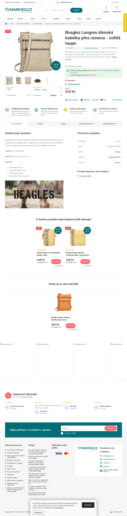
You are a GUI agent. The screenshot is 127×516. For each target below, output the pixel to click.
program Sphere (12, 478)
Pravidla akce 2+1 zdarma (15, 463)
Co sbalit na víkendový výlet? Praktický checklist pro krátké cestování (37, 488)
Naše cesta (10, 475)
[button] (50, 361)
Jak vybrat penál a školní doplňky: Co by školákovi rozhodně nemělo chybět (36, 463)
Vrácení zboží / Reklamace (12, 2)
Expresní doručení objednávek (12, 484)
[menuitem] (10, 19)
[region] (33, 92)
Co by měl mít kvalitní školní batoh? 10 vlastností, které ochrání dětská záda (37, 469)
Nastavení (38, 512)
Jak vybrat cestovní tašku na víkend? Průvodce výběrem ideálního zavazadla (37, 475)
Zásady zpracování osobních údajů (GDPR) (16, 456)
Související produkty (86, 124)
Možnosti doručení (74, 84)
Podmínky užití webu (13, 460)
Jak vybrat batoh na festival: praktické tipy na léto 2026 (37, 494)
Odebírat (110, 428)
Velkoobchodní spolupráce (15, 480)
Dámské (117, 162)
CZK (116, 2)
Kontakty (10, 466)
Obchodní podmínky (29, 2)
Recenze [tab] (40, 124)
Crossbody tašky (86, 176)
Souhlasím (88, 505)
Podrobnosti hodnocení (91, 48)
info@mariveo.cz (108, 456)
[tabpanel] (49, 246)
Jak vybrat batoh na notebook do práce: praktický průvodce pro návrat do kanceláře (37, 452)
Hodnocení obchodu (13, 472)
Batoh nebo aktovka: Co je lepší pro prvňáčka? (38, 457)
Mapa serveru (11, 469)
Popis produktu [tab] (17, 124)
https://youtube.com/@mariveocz (110, 470)
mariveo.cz (106, 463)
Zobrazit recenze (27, 397)
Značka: (117, 100)
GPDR (74, 433)
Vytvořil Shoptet (117, 512)
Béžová (117, 152)
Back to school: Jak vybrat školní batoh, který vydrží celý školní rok (38, 482)
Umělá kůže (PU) (114, 157)
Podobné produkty (109, 124)
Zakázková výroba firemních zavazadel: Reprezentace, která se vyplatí (15, 489)
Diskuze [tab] (63, 124)
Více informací (58, 508)
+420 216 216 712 (108, 459)
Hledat (76, 10)
